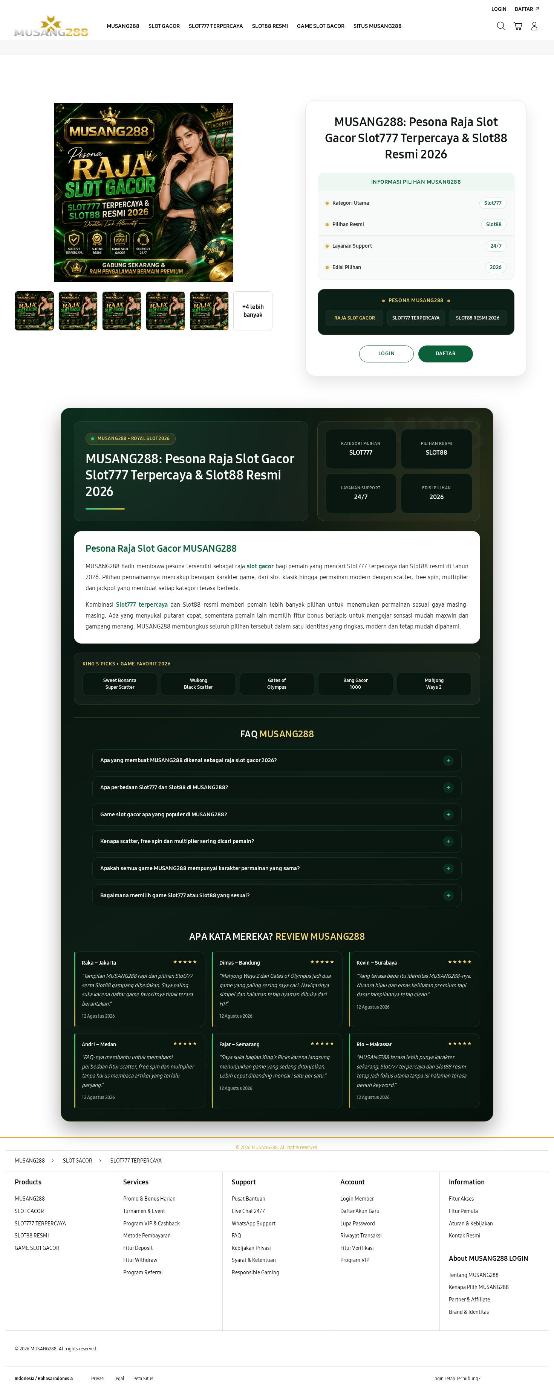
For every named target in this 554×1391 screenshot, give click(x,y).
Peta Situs (143, 1378)
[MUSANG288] (51, 26)
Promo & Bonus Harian (149, 1199)
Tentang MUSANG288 (474, 1275)
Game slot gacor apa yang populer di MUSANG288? (163, 814)
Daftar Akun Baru (360, 1211)
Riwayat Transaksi (361, 1236)
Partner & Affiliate (469, 1300)
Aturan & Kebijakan (471, 1224)
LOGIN (386, 353)
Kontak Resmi (465, 1236)
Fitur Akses (461, 1199)
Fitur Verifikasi (357, 1248)
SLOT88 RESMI (32, 1236)
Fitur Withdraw (140, 1260)
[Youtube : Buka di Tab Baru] (534, 1378)
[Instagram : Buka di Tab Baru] (520, 1378)
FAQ (236, 1236)
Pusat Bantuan (248, 1199)
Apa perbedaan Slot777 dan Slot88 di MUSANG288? (164, 787)
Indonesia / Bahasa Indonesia (44, 1378)
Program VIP (354, 1260)
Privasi (97, 1378)
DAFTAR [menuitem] (524, 9)
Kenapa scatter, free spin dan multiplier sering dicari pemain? (177, 841)
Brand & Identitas (469, 1312)
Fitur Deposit (138, 1248)
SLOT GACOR (29, 1211)
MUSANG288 (30, 1199)
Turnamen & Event (144, 1211)
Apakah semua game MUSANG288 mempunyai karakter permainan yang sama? (200, 868)
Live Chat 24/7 (248, 1211)
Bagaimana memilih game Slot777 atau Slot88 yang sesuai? (175, 895)
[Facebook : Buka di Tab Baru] (490, 1378)
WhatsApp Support (253, 1224)
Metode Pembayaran (147, 1236)
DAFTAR (446, 353)
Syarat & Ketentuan (254, 1260)
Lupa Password (357, 1224)
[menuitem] (123, 26)
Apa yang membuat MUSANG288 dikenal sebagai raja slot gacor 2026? (188, 760)
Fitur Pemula (463, 1211)
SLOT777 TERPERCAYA (40, 1224)
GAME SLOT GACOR (37, 1248)
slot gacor (260, 566)
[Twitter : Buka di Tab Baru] (505, 1378)
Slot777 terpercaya (141, 604)
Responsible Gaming (255, 1272)
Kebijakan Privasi (251, 1248)
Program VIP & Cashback (151, 1224)
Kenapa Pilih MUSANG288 (479, 1287)
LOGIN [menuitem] (499, 9)
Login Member (357, 1199)
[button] (518, 26)
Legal (118, 1378)
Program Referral (143, 1272)
